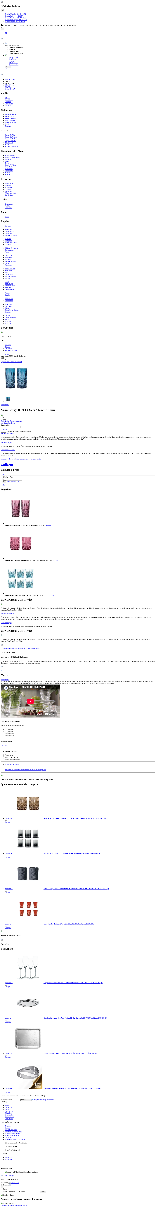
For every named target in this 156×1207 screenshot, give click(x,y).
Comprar (4, 429)
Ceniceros (8, 233)
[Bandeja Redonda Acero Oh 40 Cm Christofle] (28, 1088)
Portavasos (8, 187)
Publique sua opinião (12, 764)
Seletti (7, 282)
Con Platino (9, 104)
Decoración (9, 1115)
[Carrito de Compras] (6, 44)
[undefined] (78, 378)
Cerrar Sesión (13, 65)
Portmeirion (9, 301)
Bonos (7, 217)
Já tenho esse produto (12, 759)
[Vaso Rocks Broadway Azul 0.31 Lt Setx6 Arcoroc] (20, 593)
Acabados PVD (10, 114)
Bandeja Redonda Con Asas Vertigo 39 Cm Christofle (63, 1018)
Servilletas (8, 189)
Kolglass (8, 287)
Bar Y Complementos (12, 146)
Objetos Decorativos (12, 248)
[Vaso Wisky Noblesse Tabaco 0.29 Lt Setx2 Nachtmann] (28, 818)
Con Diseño (9, 100)
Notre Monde (9, 289)
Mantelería (8, 1113)
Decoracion (9, 204)
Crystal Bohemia (10, 317)
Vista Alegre (9, 284)
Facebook (8, 1157)
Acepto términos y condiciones (44, 1100)
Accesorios (9, 169)
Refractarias (9, 171)
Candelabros (9, 231)
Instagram (8, 1159)
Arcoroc (8, 319)
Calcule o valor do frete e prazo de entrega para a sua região (21, 459)
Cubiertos (8, 208)
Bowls (7, 161)
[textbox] (30, 1192)
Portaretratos (9, 250)
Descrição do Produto (8, 648)
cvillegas (7, 464)
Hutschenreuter (10, 286)
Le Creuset (8, 304)
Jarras (7, 163)
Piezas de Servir (10, 122)
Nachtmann (9, 274)
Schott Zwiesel (10, 269)
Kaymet (7, 312)
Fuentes (7, 174)
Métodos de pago (6, 442)
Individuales (9, 183)
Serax (7, 297)
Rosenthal (8, 257)
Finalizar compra (6, 1205)
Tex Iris (7, 295)
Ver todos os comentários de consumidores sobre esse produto (25, 770)
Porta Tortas (9, 167)
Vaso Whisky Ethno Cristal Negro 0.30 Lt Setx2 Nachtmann (66, 889)
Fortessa (8, 321)
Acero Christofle (10, 118)
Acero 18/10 (9, 116)
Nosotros (8, 1126)
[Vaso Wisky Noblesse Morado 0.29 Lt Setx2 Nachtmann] (20, 558)
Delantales (8, 191)
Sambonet (8, 270)
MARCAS (9, 87)
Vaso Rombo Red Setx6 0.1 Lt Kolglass (58, 924)
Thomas (8, 259)
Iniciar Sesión (13, 57)
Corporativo (9, 1119)
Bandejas (8, 159)
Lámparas (8, 241)
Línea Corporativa (11, 1130)
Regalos (8, 226)
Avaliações (36, 648)
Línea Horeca (10, 85)
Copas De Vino (10, 135)
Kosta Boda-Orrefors (12, 310)
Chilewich (8, 306)
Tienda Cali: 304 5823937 (14, 16)
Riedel (7, 308)
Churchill (8, 315)
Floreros (8, 239)
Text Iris (8, 323)
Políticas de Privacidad (12, 1133)
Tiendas (7, 1128)
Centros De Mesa (11, 235)
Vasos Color (9, 143)
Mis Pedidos (13, 63)
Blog (6, 33)
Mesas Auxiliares (11, 242)
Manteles (8, 185)
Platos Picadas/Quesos (12, 157)
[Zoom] (8, 401)
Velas (7, 252)
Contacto (8, 1137)
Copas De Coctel (11, 137)
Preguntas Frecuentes (12, 1135)
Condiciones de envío (8, 450)
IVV (6, 272)
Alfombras (8, 229)
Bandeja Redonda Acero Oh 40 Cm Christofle (60, 1088)
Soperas (7, 172)
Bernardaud (9, 299)
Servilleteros (9, 195)
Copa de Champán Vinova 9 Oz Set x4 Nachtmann (62, 983)
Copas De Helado (11, 139)
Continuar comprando (19, 1205)
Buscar (5, 1191)
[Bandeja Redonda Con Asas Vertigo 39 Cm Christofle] (28, 1018)
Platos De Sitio (10, 155)
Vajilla (7, 1105)
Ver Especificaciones (8, 423)
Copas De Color (10, 141)
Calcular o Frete (8, 477)
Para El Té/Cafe (10, 165)
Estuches (8, 126)
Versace (7, 293)
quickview (9, 818)
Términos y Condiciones (13, 1132)
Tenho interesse (10, 755)
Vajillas (7, 206)
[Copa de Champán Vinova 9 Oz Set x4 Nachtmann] (28, 983)
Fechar (3, 474)
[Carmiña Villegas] (2, 38)
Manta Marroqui (10, 193)
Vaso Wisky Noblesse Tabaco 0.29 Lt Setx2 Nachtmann (64, 818)
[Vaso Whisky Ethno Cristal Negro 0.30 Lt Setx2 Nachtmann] (28, 889)
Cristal (7, 1109)
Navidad (8, 105)
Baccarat (8, 278)
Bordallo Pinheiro (11, 276)
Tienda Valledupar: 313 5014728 (16, 20)
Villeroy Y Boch (10, 261)
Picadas (7, 124)
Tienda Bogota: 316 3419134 (15, 22)
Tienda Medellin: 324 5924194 (15, 14)
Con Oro (8, 102)
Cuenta (11, 61)
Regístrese (12, 59)
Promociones (9, 89)
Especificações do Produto (24, 648)
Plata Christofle (10, 120)
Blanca (7, 98)
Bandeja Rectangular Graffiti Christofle (58, 1053)
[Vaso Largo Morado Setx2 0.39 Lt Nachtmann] (20, 523)
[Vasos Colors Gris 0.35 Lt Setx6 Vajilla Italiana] (28, 853)
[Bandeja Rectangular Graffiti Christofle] (28, 1053)
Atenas (7, 263)
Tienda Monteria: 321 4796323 (15, 18)
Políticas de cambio (7, 433)
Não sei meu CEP (13, 481)
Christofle (8, 255)
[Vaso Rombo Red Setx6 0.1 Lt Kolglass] (28, 924)
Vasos (7, 144)
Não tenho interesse (11, 757)
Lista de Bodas (10, 79)
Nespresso (8, 265)
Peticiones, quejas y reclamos (15, 1139)
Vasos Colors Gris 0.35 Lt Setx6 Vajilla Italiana (61, 853)
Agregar (48, 525)
